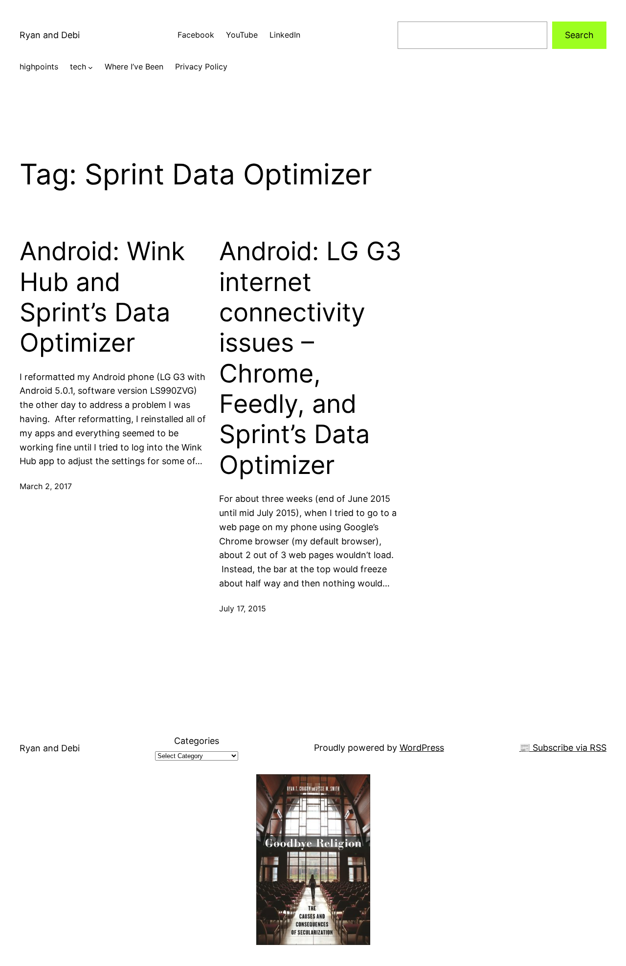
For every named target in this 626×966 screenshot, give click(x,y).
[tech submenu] (90, 67)
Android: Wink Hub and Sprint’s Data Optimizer (102, 297)
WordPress (422, 747)
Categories (196, 741)
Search (579, 35)
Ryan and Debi (50, 35)
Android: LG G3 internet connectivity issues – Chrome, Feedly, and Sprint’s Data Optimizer (310, 358)
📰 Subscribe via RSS (562, 747)
